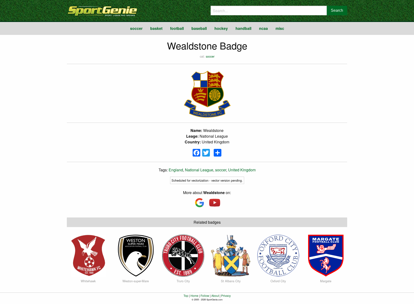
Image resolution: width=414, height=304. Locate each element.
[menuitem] (136, 28)
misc (280, 28)
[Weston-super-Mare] (136, 255)
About (215, 295)
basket (156, 28)
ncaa (263, 28)
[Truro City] (183, 255)
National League (199, 170)
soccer (136, 28)
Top (186, 295)
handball (243, 28)
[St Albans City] (231, 255)
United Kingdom (242, 170)
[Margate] (326, 255)
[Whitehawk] (88, 255)
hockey (221, 28)
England (176, 170)
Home (194, 295)
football (177, 28)
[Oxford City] (278, 255)
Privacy (226, 295)
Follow (205, 295)
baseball (199, 28)
